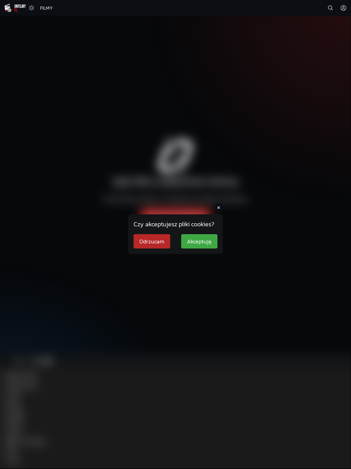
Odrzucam (151, 241)
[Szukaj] (330, 8)
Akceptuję (199, 241)
